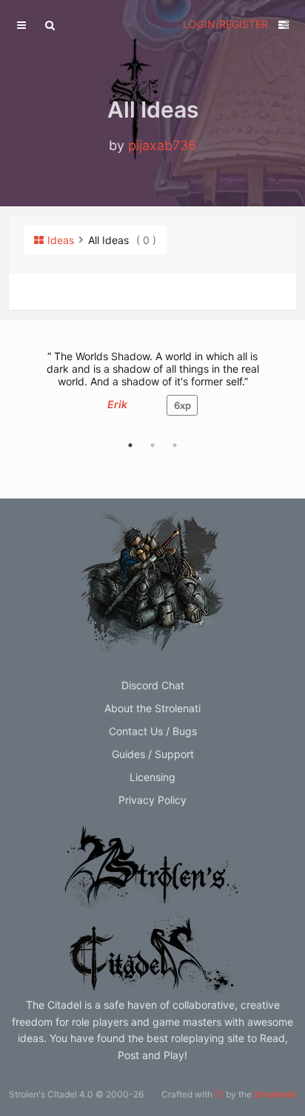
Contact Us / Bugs (153, 731)
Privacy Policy (152, 800)
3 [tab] (174, 445)
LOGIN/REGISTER (225, 24)
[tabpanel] (152, 390)
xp (182, 405)
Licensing (152, 777)
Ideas (60, 240)
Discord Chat (152, 685)
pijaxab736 (162, 145)
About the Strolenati (152, 708)
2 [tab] (152, 445)
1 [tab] (130, 445)
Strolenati (275, 1094)
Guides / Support (153, 754)
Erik (117, 404)
